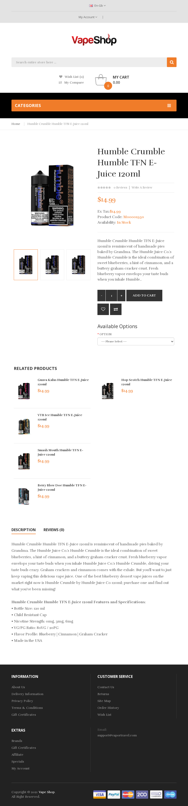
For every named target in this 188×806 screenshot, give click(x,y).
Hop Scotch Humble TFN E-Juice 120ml (146, 382)
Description (23, 529)
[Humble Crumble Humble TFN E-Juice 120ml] (26, 264)
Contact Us (105, 687)
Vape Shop (47, 792)
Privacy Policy (22, 701)
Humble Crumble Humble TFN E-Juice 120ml (57, 124)
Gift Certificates (23, 715)
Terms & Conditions (27, 708)
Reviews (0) (54, 529)
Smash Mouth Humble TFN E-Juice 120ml (60, 452)
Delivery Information (27, 694)
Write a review (142, 187)
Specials (17, 762)
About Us (18, 687)
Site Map (104, 701)
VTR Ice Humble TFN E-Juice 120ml (60, 417)
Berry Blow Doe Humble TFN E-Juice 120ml (62, 487)
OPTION (106, 334)
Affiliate (17, 755)
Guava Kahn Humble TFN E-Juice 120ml (63, 382)
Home (15, 124)
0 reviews (120, 187)
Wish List (104, 715)
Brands (16, 741)
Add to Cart (144, 295)
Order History (108, 708)
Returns (103, 694)
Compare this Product (116, 309)
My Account (87, 17)
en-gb (99, 5)
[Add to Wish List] (103, 309)
